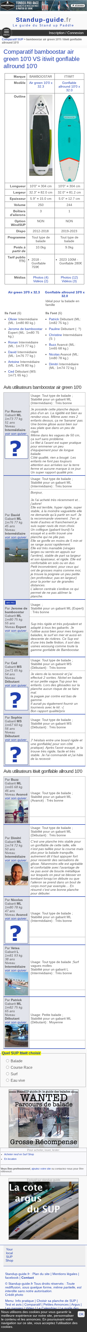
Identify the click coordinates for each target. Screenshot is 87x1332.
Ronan (13, 342)
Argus (75, 1304)
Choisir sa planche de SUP (56, 1301)
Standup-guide (43, 19)
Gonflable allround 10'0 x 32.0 (69, 86)
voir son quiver (15, 433)
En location (10, 1159)
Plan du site (41, 1274)
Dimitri (53, 364)
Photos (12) (69, 277)
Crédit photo (14, 1295)
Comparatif (32, 1304)
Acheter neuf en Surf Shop (19, 1154)
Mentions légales (64, 1274)
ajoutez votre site (41, 1168)
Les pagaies (14, 1308)
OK (81, 1314)
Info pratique (24, 1301)
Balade (17, 1061)
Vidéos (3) (69, 281)
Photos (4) (40, 277)
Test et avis (13, 1304)
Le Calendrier (47, 1308)
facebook (12, 1277)
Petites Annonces (56, 1304)
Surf (14, 1074)
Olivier (12, 319)
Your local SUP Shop (9, 1254)
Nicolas (54, 354)
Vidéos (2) (40, 281)
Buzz (52, 344)
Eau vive (18, 1080)
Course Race (21, 1067)
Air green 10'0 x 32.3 (40, 84)
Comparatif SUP (13, 39)
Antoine (13, 362)
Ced (11, 371)
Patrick (54, 319)
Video (30, 1308)
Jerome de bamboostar (25, 329)
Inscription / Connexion (66, 33)
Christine (55, 335)
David (12, 352)
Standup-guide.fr (17, 1274)
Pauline (54, 329)
